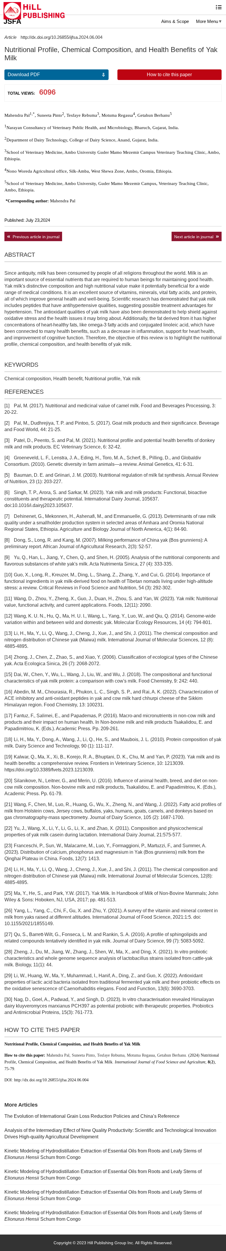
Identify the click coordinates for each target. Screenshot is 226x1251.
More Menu (207, 21)
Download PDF (24, 74)
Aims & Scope (175, 21)
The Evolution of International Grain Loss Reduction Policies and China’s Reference (92, 1116)
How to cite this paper (169, 74)
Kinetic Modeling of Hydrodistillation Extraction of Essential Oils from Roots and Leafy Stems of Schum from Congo (103, 1154)
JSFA (12, 21)
